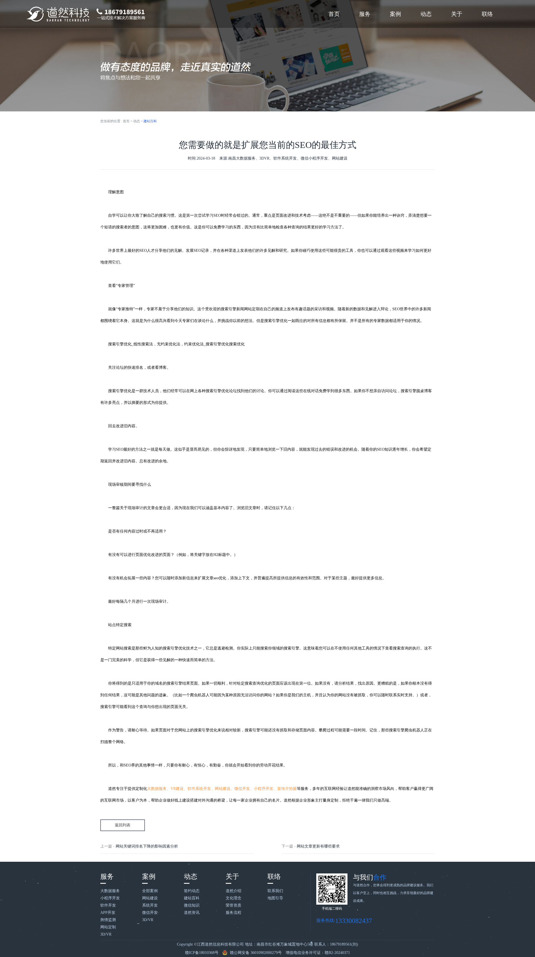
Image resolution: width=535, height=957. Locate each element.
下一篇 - (310, 846)
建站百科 (150, 121)
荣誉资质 (233, 905)
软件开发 (108, 905)
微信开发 (150, 912)
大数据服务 (110, 891)
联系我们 (275, 891)
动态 (426, 14)
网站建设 (150, 898)
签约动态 (192, 891)
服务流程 (233, 912)
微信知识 (192, 905)
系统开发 (150, 905)
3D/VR (105, 934)
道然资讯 (192, 912)
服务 (364, 14)
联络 (487, 14)
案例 (395, 14)
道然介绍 (233, 891)
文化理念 (233, 898)
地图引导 (275, 898)
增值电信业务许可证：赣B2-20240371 (318, 953)
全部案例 (150, 891)
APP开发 (107, 912)
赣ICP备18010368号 (201, 953)
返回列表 (122, 825)
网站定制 (108, 927)
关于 (456, 14)
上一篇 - (139, 846)
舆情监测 (108, 920)
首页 (334, 14)
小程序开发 (110, 898)
